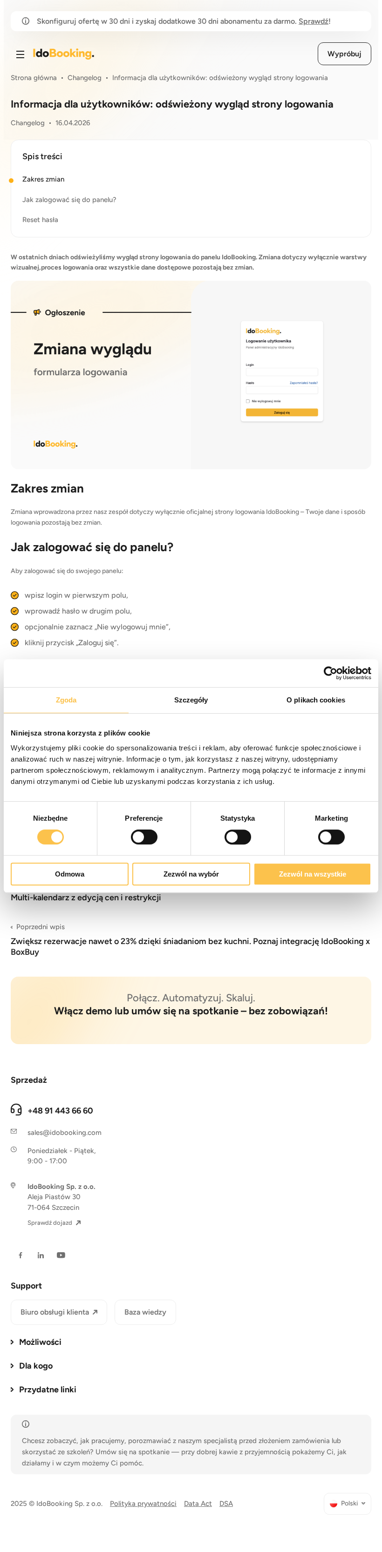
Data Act (198, 1503)
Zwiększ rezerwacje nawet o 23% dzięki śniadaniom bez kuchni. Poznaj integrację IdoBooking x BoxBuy (190, 940)
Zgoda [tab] (66, 700)
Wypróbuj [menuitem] (344, 53)
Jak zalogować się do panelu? (69, 200)
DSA (226, 1503)
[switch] (144, 837)
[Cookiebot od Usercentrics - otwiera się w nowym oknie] (330, 673)
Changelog (85, 78)
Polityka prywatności (143, 1503)
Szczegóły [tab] (191, 700)
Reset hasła (40, 220)
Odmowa (69, 874)
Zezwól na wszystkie (312, 874)
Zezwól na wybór (191, 874)
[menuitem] (347, 1504)
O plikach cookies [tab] (315, 700)
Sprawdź (313, 21)
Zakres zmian (43, 179)
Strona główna (34, 78)
